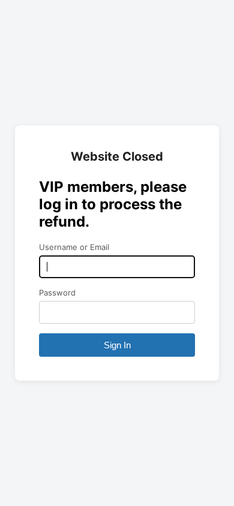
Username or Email (74, 247)
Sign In (117, 345)
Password (57, 292)
